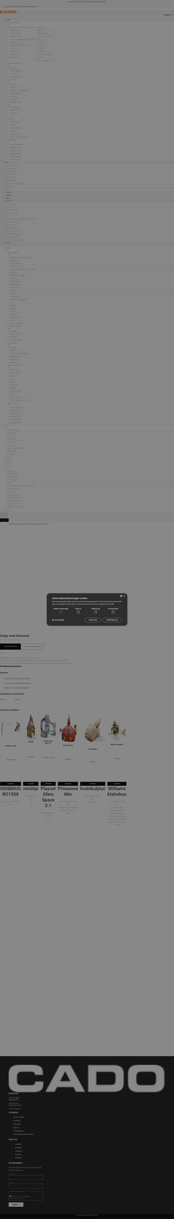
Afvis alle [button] (93, 620)
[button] (58, 620)
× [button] (124, 596)
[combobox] (121, 596)
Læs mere (110, 604)
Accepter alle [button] (112, 620)
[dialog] (87, 609)
